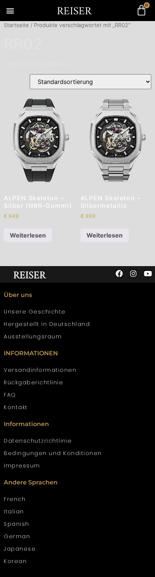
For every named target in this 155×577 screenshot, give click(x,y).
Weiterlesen (28, 235)
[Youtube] (147, 273)
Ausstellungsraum (33, 336)
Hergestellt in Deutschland (47, 324)
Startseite (16, 25)
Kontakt (16, 407)
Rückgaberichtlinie (33, 382)
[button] (10, 11)
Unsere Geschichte (35, 311)
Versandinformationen (40, 370)
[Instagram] (133, 273)
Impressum (22, 465)
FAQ (10, 395)
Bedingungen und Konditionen (53, 453)
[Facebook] (119, 273)
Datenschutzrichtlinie (38, 441)
